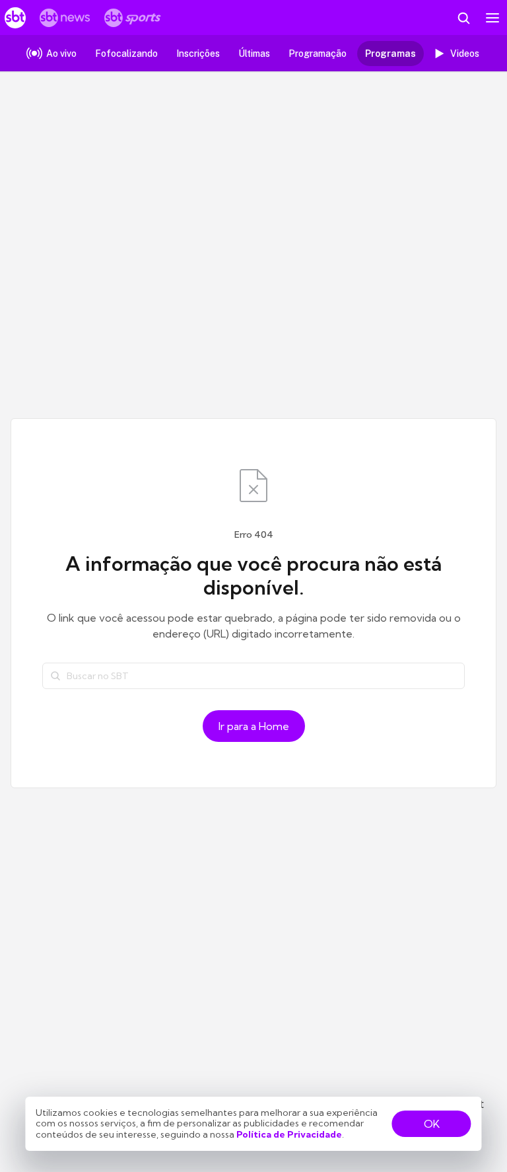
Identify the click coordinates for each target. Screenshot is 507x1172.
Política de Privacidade (289, 1134)
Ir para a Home (254, 726)
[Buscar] (55, 676)
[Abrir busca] (463, 18)
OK (432, 1123)
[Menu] (492, 17)
